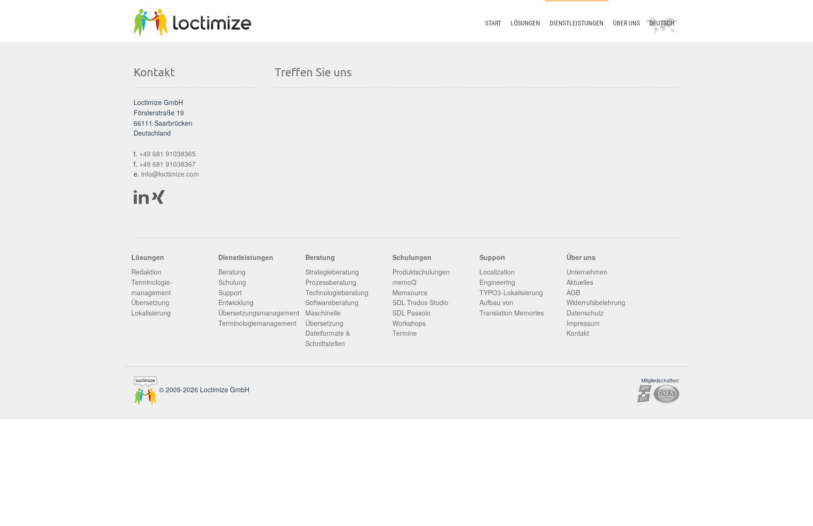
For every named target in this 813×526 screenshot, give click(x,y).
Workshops (409, 323)
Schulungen (411, 257)
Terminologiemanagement (257, 323)
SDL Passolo (411, 312)
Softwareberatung (332, 302)
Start (493, 23)
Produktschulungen (421, 271)
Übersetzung (150, 302)
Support (230, 292)
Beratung (232, 271)
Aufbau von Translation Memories (511, 307)
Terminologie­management (151, 287)
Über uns (626, 23)
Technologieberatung (336, 292)
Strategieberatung (332, 271)
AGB (573, 292)
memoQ (404, 282)
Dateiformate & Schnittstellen (327, 338)
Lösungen (525, 23)
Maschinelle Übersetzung (324, 318)
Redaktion (146, 271)
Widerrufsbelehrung (595, 302)
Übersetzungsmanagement (258, 312)
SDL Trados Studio (420, 302)
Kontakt (577, 333)
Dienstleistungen (577, 23)
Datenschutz (585, 312)
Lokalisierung (151, 312)
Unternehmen (586, 271)
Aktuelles (579, 282)
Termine (404, 333)
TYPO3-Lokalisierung (511, 292)
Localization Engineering (497, 277)
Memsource (410, 292)
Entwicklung (236, 302)
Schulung (232, 282)
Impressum (583, 323)
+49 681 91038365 (167, 153)
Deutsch (662, 23)
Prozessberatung (330, 282)
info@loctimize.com (170, 173)
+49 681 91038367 (167, 164)
